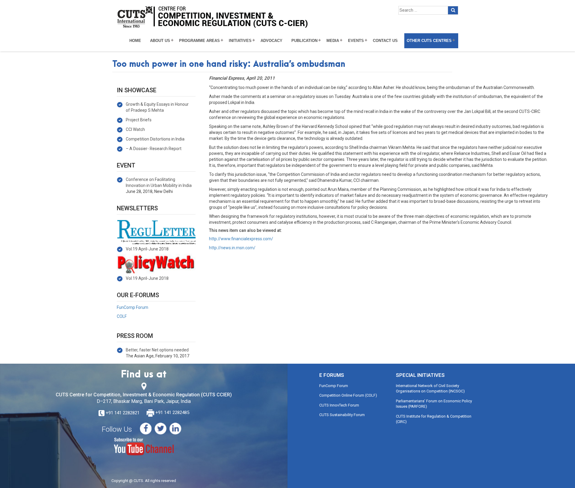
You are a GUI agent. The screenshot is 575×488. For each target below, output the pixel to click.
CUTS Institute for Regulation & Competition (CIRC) (433, 419)
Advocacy (271, 41)
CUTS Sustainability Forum (342, 415)
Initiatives (240, 41)
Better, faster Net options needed (157, 350)
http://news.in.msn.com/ (232, 247)
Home (135, 41)
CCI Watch (135, 129)
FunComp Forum (132, 307)
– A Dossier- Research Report (153, 148)
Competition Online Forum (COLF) (348, 395)
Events (356, 41)
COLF (122, 316)
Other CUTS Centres (429, 41)
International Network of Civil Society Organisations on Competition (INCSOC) (430, 388)
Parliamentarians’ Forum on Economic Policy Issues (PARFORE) (434, 404)
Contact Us (385, 41)
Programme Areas (199, 41)
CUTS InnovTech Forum (339, 405)
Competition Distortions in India (155, 139)
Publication (304, 41)
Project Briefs (139, 119)
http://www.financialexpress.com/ (241, 238)
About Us (160, 41)
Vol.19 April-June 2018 (147, 249)
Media (332, 41)
